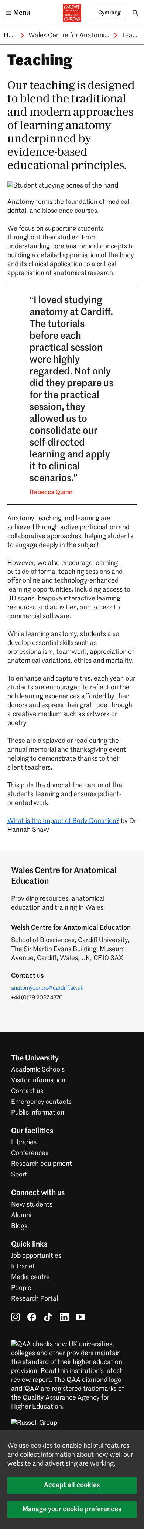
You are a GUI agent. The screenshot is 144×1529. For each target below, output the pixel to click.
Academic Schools (38, 1069)
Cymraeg (109, 13)
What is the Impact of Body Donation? (63, 821)
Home (12, 35)
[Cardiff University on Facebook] (31, 1317)
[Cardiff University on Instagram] (15, 1317)
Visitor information (38, 1080)
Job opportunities (36, 1255)
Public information (37, 1112)
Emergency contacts (41, 1102)
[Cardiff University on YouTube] (80, 1317)
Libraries (24, 1142)
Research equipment (41, 1164)
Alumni (21, 1215)
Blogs (19, 1226)
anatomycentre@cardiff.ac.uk (47, 988)
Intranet (23, 1266)
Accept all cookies (72, 1485)
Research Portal (34, 1298)
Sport (19, 1174)
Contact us (27, 1091)
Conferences (29, 1153)
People (21, 1288)
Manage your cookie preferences (72, 1509)
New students (31, 1204)
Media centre (30, 1277)
